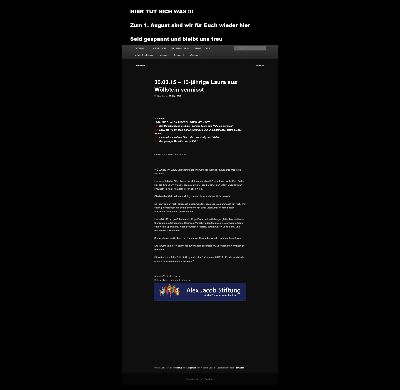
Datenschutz (179, 54)
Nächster (261, 65)
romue (179, 367)
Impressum (163, 54)
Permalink (239, 367)
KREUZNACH (159, 48)
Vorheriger (139, 65)
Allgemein (192, 367)
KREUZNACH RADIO (180, 48)
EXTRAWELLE (141, 48)
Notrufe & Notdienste (144, 54)
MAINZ (198, 48)
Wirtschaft (194, 54)
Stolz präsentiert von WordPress (200, 379)
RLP (208, 48)
